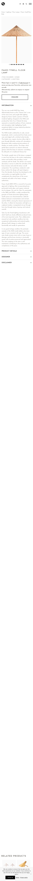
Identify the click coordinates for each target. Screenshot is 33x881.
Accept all (10, 877)
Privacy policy (24, 877)
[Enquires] (23, 4)
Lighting (8, 12)
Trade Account (23, 83)
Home (3, 12)
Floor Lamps (15, 12)
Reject (17, 877)
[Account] (20, 4)
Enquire (15, 97)
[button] (9, 64)
